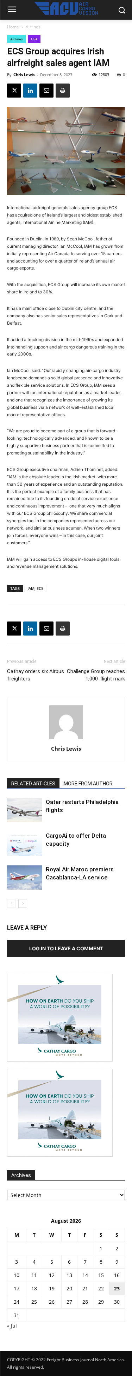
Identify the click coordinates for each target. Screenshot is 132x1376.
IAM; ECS (35, 588)
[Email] (46, 91)
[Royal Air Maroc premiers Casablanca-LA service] (24, 877)
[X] (14, 91)
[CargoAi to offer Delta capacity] (24, 844)
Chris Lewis (23, 74)
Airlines (33, 27)
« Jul (12, 1325)
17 (16, 1288)
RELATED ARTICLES (33, 783)
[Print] (63, 91)
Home (13, 27)
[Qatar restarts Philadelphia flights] (24, 810)
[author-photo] (66, 739)
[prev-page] (11, 903)
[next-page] (22, 903)
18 (34, 1288)
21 (85, 1288)
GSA (34, 38)
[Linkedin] (30, 91)
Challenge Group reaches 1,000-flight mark (96, 675)
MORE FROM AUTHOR (88, 783)
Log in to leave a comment (66, 948)
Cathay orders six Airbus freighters (35, 675)
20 (69, 1288)
